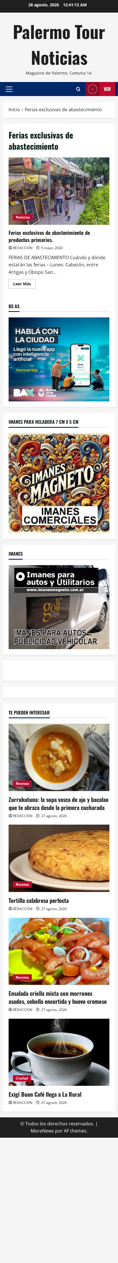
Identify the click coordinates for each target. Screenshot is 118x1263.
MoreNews (42, 1131)
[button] (9, 89)
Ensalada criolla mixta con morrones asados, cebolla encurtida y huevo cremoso (58, 997)
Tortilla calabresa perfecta (39, 900)
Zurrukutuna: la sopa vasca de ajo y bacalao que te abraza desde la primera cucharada (59, 803)
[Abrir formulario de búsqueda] (78, 89)
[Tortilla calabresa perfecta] (59, 858)
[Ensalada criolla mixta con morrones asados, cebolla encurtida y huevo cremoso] (59, 951)
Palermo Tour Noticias (59, 44)
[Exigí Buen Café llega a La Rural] (59, 1052)
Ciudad (22, 1078)
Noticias (23, 217)
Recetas (22, 783)
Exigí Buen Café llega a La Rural (45, 1094)
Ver (107, 88)
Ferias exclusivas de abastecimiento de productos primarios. (59, 191)
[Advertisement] (59, 1199)
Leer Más (24, 285)
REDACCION (22, 247)
